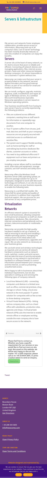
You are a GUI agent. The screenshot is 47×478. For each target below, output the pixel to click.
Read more (28, 475)
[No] (44, 471)
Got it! (18, 475)
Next (37, 333)
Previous (11, 333)
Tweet (7, 375)
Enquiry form (14, 361)
